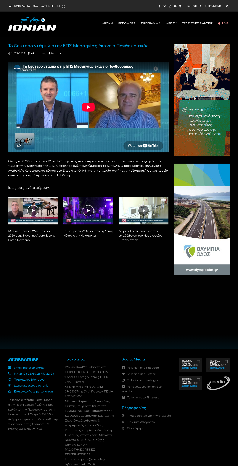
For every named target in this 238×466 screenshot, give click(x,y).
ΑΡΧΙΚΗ (107, 23)
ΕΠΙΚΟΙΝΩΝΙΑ (213, 6)
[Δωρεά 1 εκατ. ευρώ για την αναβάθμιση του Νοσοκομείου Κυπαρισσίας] (144, 210)
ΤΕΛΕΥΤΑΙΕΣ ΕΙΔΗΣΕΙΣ (197, 23)
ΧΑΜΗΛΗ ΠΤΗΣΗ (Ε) (53, 6)
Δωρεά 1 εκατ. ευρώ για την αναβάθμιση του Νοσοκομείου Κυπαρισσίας (141, 236)
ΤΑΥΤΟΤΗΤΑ (193, 6)
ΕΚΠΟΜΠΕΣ (126, 23)
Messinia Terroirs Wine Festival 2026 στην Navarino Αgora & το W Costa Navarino (31, 236)
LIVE (224, 23)
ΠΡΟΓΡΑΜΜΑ (150, 23)
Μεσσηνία (57, 53)
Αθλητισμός (38, 53)
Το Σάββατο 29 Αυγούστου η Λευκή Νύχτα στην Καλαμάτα (88, 233)
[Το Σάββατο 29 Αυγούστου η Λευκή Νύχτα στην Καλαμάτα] (88, 210)
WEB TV (171, 23)
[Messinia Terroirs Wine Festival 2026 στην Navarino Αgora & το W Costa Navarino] (33, 210)
